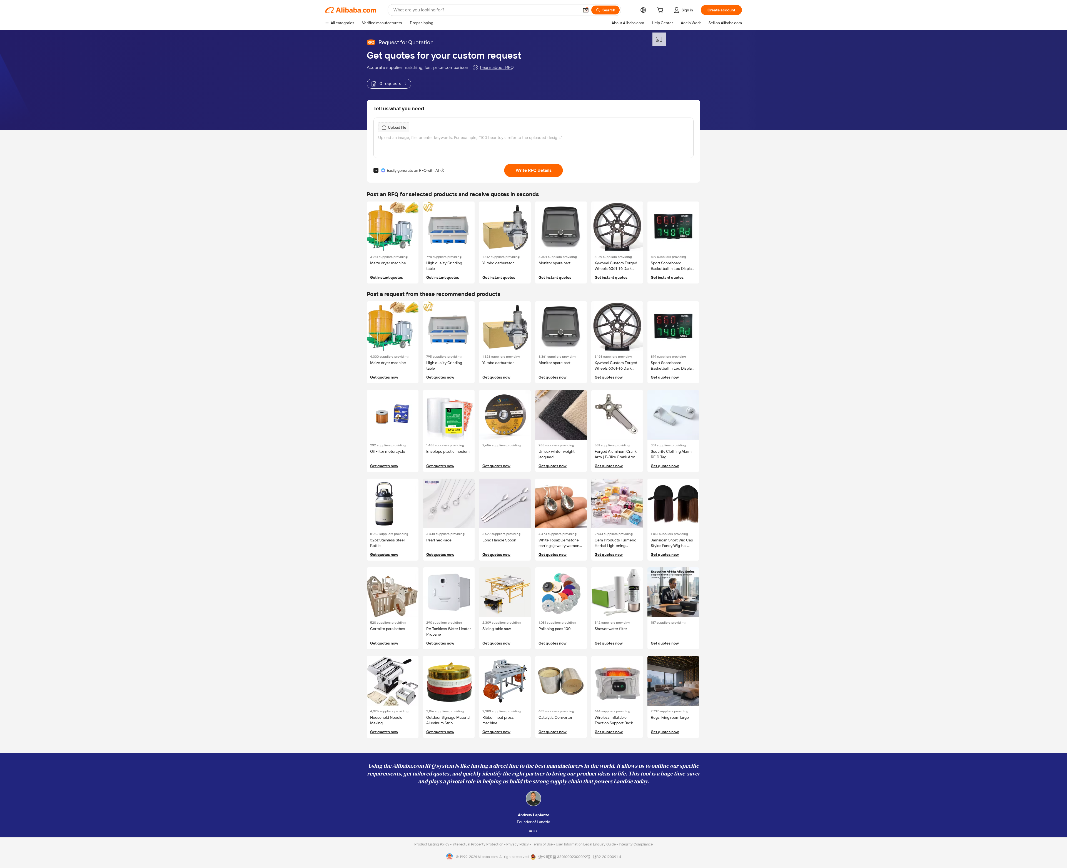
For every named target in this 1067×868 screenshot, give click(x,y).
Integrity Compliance (636, 844)
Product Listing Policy (432, 844)
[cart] (661, 11)
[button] (585, 10)
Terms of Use (543, 844)
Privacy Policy (518, 844)
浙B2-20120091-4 (607, 857)
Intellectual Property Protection (478, 844)
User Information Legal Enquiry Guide (586, 844)
